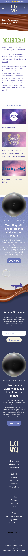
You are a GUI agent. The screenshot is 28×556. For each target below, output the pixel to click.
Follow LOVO (13, 532)
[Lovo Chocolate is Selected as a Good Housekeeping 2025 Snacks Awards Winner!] (14, 139)
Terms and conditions (9, 550)
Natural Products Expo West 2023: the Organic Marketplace (13, 48)
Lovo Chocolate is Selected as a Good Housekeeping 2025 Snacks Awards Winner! (13, 153)
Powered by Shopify (14, 540)
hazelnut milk (20, 59)
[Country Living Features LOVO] (14, 168)
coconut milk (10, 59)
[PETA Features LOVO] (14, 116)
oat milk (5, 61)
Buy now (15, 261)
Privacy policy (21, 550)
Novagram (17, 548)
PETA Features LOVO (10, 127)
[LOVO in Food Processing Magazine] (14, 40)
